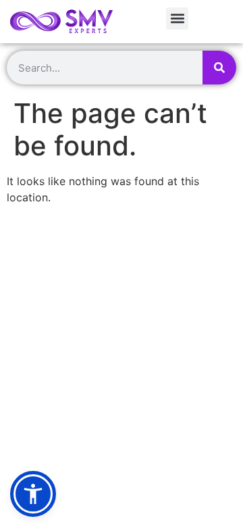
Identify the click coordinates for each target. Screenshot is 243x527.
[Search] (219, 67)
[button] (177, 18)
